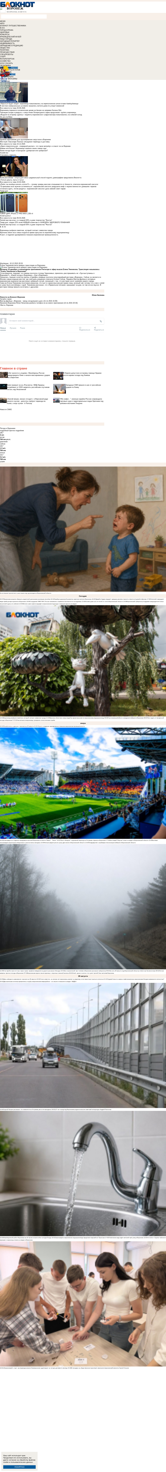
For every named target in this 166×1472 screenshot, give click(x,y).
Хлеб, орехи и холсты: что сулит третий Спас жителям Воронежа (93, 973)
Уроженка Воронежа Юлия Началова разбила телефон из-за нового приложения (31, 303)
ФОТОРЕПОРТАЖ (7, 59)
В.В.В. (2, 28)
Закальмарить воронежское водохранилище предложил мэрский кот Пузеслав (80, 1237)
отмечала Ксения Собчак (55, 279)
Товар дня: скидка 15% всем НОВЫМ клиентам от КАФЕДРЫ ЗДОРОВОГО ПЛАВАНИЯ (35, 222)
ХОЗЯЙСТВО (5, 61)
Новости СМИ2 (6, 409)
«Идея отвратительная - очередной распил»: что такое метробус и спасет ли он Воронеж (35, 146)
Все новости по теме (8, 108)
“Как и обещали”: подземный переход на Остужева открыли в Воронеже (83, 840)
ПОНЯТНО (20, 1467)
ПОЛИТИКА (4, 50)
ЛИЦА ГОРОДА (6, 39)
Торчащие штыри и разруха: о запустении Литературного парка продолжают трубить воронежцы (38, 112)
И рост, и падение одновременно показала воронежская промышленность (61, 726)
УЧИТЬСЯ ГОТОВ (13, 70)
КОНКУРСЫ (4, 35)
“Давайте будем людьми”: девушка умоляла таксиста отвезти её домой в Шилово (121, 599)
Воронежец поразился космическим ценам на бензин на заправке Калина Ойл (30, 110)
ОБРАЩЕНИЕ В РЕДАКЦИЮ (11, 46)
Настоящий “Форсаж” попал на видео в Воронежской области (129, 840)
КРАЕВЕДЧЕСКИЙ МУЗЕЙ (10, 37)
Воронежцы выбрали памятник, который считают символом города (25, 718)
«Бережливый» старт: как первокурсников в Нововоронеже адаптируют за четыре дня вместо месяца (35, 1368)
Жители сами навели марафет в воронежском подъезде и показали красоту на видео (50, 604)
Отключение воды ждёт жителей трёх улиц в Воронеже (126, 1237)
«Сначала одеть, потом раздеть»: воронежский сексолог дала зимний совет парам (32, 189)
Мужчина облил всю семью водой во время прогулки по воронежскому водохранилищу (77, 718)
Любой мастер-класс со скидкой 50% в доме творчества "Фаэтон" (26, 220)
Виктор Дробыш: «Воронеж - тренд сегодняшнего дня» (21, 301)
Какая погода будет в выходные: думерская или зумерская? (24, 151)
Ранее (22, 328)
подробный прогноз (7, 431)
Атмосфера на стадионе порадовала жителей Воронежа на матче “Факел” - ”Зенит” (30, 840)
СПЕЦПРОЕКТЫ (6, 54)
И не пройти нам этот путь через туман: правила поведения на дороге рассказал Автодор (31, 971)
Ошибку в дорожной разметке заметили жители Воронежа (73, 599)
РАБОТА (14, 68)
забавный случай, (37, 281)
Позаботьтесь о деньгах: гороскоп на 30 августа (19, 726)
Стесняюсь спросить (8, 155)
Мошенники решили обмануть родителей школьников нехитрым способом (27, 599)
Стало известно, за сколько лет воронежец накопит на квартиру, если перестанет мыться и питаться (72, 979)
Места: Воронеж (6, 305)
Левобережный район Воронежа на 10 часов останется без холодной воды (27, 1237)
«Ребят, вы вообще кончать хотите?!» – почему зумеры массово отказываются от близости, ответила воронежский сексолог (49, 184)
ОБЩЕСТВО (5, 48)
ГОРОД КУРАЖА (6, 30)
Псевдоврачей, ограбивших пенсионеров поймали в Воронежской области (112, 842)
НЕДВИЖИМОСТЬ (7, 43)
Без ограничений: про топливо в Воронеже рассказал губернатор (85, 971)
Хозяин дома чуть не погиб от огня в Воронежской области (104, 601)
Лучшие (13, 328)
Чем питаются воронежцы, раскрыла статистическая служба (36, 720)
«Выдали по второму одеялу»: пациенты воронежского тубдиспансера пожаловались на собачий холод (41, 115)
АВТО (2, 23)
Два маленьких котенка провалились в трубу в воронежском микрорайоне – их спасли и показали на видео (37, 981)
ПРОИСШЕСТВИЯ (7, 52)
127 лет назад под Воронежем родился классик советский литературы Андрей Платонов (83, 1109)
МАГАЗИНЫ (12, 79)
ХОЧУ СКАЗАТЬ (6, 63)
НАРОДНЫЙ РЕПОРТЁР (10, 41)
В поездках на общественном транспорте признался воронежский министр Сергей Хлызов (100, 1368)
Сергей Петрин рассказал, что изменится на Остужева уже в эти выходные (27, 1109)
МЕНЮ (2, 21)
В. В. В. (3, 227)
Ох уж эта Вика (6, 117)
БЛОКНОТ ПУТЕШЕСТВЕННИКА (13, 26)
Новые (3, 328)
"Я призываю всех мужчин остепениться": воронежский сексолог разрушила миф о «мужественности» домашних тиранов (48, 186)
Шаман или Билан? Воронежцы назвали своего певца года (23, 148)
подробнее (20, 431)
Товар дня (4, 191)
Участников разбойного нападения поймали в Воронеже (126, 718)
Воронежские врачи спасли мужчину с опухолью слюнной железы (48, 973)
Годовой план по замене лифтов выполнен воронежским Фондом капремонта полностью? (136, 979)
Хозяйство (4, 153)
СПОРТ (3, 57)
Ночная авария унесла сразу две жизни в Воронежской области (64, 842)
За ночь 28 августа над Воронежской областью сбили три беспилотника (133, 971)
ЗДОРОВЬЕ (4, 32)
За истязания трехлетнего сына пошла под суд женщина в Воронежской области (25, 593)
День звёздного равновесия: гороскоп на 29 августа (20, 979)
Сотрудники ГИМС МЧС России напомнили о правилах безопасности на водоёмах (56, 601)
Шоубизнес (4, 263)
